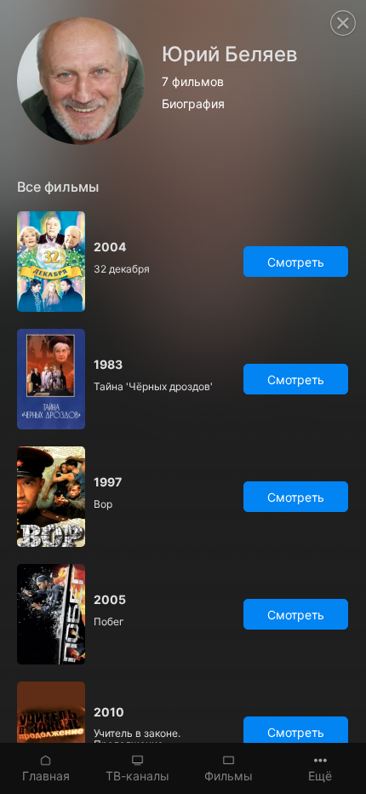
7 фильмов (193, 82)
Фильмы (228, 775)
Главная (46, 775)
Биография (193, 104)
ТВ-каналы (137, 775)
